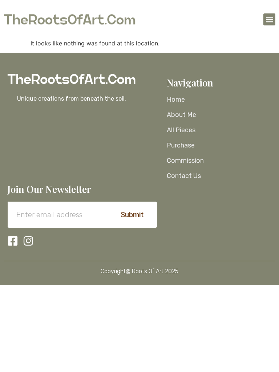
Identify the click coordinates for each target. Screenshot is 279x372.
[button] (269, 19)
